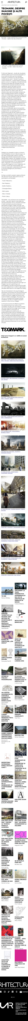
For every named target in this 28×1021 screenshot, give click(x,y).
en (14, 997)
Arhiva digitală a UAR (21, 1010)
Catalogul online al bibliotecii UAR (21, 1013)
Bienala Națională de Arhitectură (21, 1003)
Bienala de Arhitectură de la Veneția (21, 1007)
